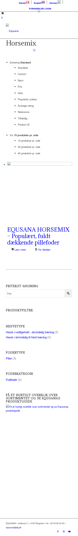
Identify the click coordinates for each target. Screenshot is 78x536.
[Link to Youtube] (69, 531)
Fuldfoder (11, 380)
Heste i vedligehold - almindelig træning (30, 332)
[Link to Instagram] (63, 531)
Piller (9, 358)
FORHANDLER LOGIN (40, 8)
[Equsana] (32, 31)
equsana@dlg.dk (13, 527)
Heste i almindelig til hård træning (26, 337)
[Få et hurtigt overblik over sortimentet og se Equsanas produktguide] (39, 410)
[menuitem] (24, 2)
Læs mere (20, 249)
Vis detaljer (43, 249)
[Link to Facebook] (58, 531)
